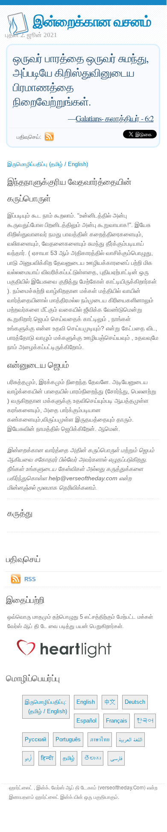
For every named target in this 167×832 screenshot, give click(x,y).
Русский (35, 739)
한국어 (145, 720)
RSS (30, 579)
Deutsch (135, 702)
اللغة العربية (130, 739)
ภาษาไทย (99, 739)
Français (116, 720)
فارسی (116, 758)
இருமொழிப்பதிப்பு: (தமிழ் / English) (46, 706)
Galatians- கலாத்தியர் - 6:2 (114, 118)
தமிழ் (69, 758)
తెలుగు (92, 758)
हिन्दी (47, 758)
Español (86, 720)
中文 (109, 702)
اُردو (28, 758)
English (85, 702)
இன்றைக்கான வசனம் (92, 21)
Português (68, 739)
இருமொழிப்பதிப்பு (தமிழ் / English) (47, 164)
